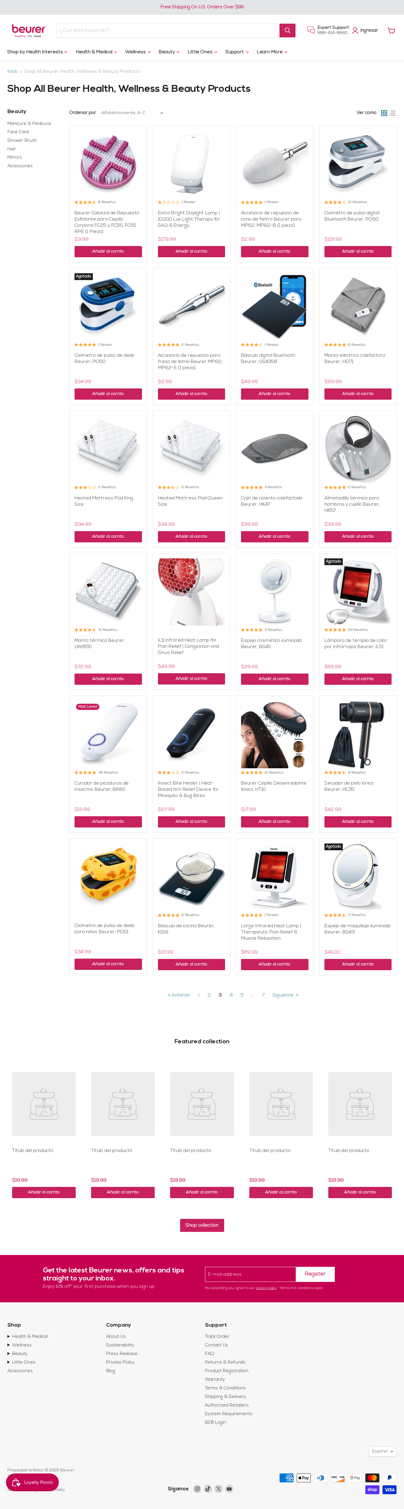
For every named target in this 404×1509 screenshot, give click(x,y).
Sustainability (120, 1345)
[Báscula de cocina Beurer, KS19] (191, 877)
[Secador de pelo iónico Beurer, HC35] (358, 734)
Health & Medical (95, 52)
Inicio (12, 71)
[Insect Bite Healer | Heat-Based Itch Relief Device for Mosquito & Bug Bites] (191, 734)
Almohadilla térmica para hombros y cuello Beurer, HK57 (352, 504)
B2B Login (215, 1422)
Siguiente (284, 995)
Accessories (20, 166)
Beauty (167, 52)
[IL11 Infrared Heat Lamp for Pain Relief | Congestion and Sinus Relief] (191, 592)
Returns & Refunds (225, 1362)
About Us (116, 1337)
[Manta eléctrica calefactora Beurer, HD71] (358, 307)
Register (315, 1274)
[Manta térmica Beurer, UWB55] (108, 592)
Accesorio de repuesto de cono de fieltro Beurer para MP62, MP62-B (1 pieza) (271, 219)
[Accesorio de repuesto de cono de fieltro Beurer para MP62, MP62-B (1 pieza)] (274, 164)
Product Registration (226, 1371)
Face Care (18, 132)
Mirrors (14, 157)
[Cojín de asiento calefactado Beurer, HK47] (274, 449)
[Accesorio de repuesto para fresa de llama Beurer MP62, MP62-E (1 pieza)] (191, 307)
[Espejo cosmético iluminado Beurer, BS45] (274, 592)
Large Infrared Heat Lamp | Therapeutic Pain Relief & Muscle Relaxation (271, 932)
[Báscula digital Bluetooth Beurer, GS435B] (274, 307)
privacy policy (266, 1288)
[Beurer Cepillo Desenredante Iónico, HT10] (274, 734)
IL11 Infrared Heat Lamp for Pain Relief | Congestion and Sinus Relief (188, 646)
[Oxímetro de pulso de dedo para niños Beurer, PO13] (108, 877)
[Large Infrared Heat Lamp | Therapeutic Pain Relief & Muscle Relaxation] (274, 877)
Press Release (122, 1354)
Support (235, 52)
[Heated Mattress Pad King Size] (108, 449)
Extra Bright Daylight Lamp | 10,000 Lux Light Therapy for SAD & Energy (189, 219)
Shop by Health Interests (35, 52)
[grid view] (384, 113)
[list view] (392, 113)
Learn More (270, 52)
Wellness (136, 52)
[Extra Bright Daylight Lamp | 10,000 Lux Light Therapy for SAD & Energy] (191, 164)
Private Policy (120, 1362)
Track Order (217, 1337)
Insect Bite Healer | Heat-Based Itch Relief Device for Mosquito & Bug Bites (188, 789)
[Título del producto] (44, 1104)
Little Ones (201, 52)
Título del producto (32, 1150)
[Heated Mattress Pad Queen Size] (191, 449)
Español (380, 1451)
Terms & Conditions (225, 1388)
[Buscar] (287, 30)
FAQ (209, 1354)
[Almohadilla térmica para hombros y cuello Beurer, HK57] (358, 449)
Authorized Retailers (227, 1405)
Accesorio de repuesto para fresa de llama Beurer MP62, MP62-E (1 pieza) (190, 361)
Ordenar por (83, 113)
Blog (110, 1371)
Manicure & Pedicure (29, 124)
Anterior (180, 995)
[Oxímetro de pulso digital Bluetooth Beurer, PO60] (358, 164)
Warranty (215, 1380)
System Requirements (229, 1414)
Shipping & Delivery (225, 1397)
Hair (11, 149)
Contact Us (216, 1345)
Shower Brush (22, 141)
